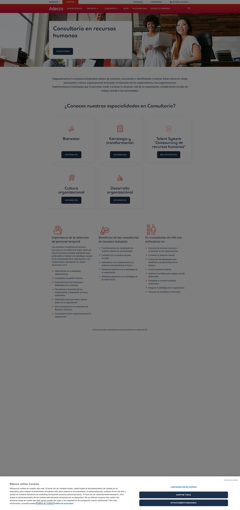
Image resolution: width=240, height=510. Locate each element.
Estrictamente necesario (183, 503)
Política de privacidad (63, 503)
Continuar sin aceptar (231, 480)
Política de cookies (44, 503)
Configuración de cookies (183, 487)
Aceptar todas (183, 495)
